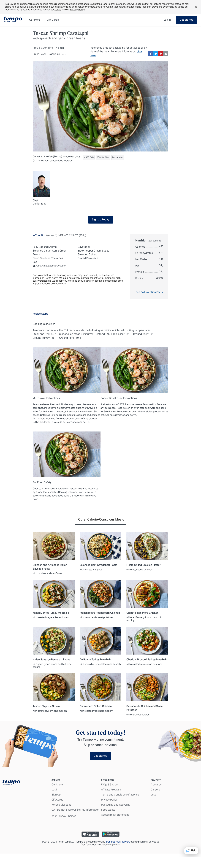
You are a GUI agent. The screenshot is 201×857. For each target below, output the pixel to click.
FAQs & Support (110, 784)
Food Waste (108, 809)
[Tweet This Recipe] (155, 53)
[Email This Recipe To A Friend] (165, 53)
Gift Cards (57, 799)
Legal (154, 794)
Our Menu (57, 784)
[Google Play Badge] (111, 834)
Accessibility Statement (115, 814)
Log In (167, 19)
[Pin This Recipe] (160, 53)
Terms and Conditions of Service (120, 794)
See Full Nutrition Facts (149, 292)
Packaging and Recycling (115, 804)
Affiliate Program (111, 789)
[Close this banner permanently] (196, 7)
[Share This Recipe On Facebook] (150, 53)
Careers (155, 789)
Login (55, 789)
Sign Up (56, 794)
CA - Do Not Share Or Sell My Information (75, 809)
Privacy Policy (77, 9)
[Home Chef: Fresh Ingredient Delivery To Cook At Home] (11, 782)
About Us (156, 784)
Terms (57, 9)
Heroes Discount (61, 804)
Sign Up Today (100, 219)
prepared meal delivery (118, 841)
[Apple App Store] (90, 834)
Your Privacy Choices (64, 816)
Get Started (186, 19)
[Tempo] (13, 20)
